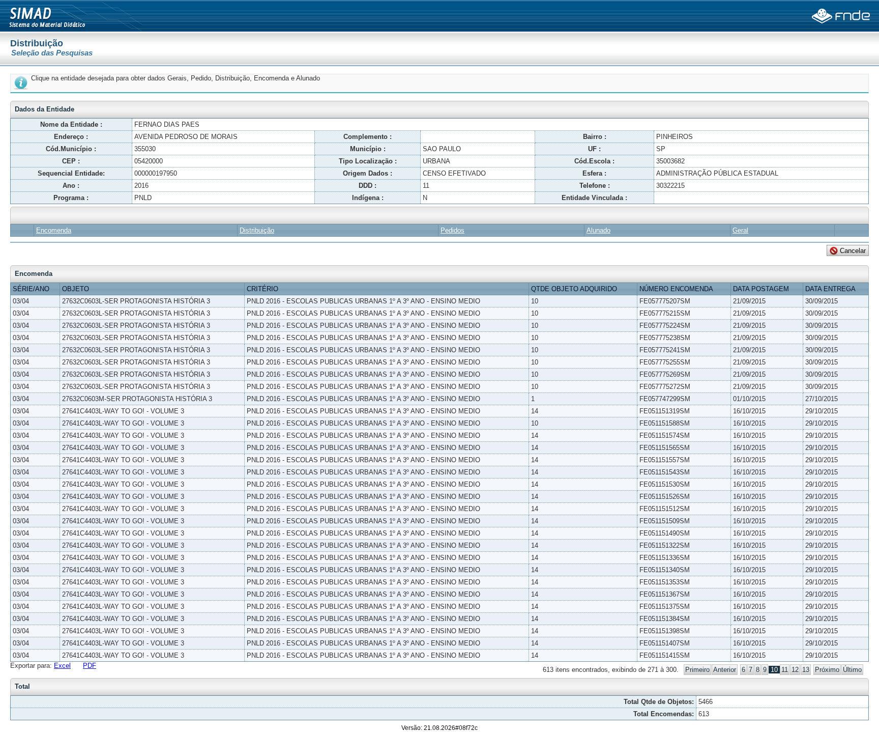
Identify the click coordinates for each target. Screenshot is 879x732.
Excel (62, 665)
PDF (89, 665)
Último (852, 669)
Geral (740, 230)
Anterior (724, 669)
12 (795, 669)
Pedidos (452, 230)
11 (784, 669)
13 (805, 669)
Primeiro (697, 669)
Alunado (598, 230)
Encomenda (53, 230)
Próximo (827, 669)
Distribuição (257, 230)
